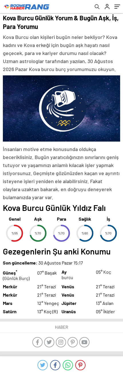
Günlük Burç (16, 278)
